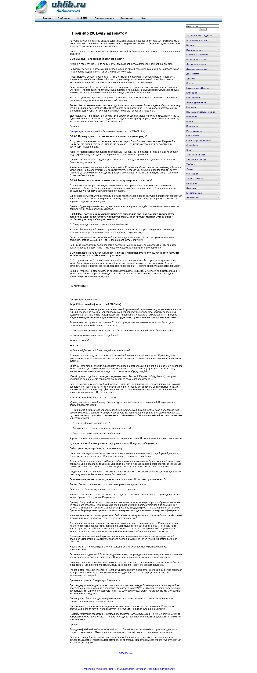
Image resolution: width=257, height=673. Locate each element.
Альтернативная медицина (199, 35)
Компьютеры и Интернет (198, 88)
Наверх (170, 669)
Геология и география (197, 54)
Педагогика (191, 116)
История (190, 83)
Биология (191, 45)
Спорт (189, 150)
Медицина (191, 107)
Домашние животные (196, 69)
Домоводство (192, 74)
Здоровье (191, 78)
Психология (192, 126)
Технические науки (195, 155)
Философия (192, 174)
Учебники (191, 164)
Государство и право (196, 59)
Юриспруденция (194, 193)
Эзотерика (191, 188)
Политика (191, 121)
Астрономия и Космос (197, 40)
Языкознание (192, 197)
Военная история (194, 50)
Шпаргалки (191, 183)
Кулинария (191, 93)
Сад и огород (192, 135)
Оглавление (126, 653)
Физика (189, 169)
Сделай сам (192, 145)
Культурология (193, 97)
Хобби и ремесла (194, 178)
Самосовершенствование (198, 140)
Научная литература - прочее (200, 112)
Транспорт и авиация (196, 159)
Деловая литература (196, 64)
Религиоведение (194, 131)
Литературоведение (196, 102)
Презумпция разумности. (83, 131)
